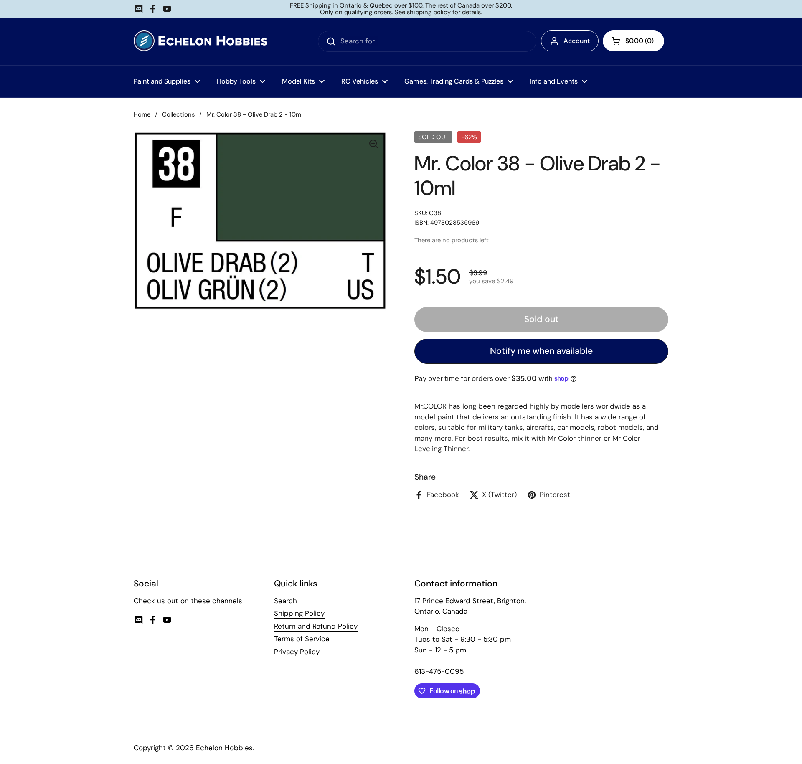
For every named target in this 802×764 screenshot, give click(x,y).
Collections (178, 114)
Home (142, 114)
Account (576, 40)
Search (285, 600)
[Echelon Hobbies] (200, 41)
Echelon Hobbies (224, 747)
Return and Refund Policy (316, 626)
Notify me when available (541, 351)
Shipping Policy (299, 613)
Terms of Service (302, 638)
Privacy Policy (297, 651)
